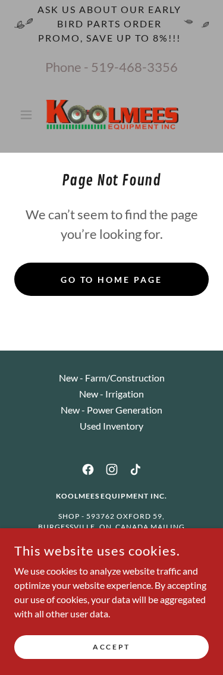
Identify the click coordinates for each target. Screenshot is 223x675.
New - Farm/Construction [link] (112, 377)
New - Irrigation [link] (111, 393)
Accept (111, 646)
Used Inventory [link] (111, 425)
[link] (111, 114)
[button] (28, 115)
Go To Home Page (112, 280)
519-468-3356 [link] (134, 67)
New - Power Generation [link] (111, 409)
